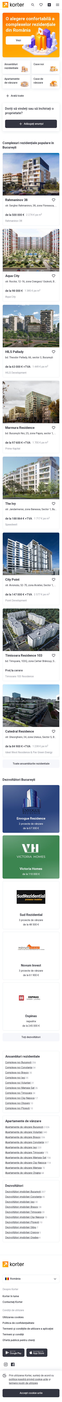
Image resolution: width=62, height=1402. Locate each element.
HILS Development (15, 372)
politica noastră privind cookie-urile (28, 1379)
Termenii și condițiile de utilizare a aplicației (28, 1328)
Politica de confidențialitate (18, 1322)
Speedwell (11, 524)
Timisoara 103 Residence (19, 676)
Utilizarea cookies (13, 1317)
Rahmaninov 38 (13, 220)
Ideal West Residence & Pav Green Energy (28, 752)
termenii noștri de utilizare (23, 1383)
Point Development (16, 600)
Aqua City (10, 296)
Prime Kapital (12, 448)
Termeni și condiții (13, 1334)
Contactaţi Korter (13, 1301)
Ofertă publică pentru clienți (19, 1340)
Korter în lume (11, 1296)
